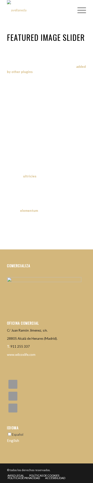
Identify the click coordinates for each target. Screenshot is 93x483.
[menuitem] (79, 10)
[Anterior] (18, 125)
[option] (46, 440)
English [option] (13, 440)
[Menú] (79, 10)
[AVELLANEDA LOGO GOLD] (38, 10)
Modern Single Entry (46, 123)
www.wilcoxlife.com (21, 355)
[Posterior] (74, 125)
